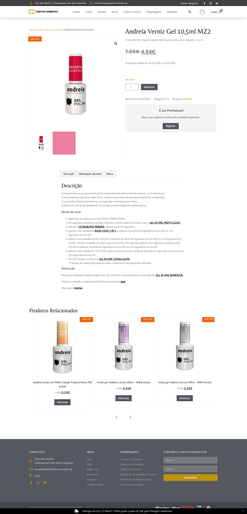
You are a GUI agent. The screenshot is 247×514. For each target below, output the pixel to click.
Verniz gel (50, 29)
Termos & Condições (132, 459)
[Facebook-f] (30, 482)
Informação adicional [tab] (90, 173)
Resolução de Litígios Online (136, 479)
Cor (59, 29)
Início (32, 29)
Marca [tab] (109, 173)
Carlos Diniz (76, 507)
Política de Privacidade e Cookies (139, 474)
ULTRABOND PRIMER (91, 226)
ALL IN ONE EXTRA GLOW (114, 259)
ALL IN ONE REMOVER (169, 275)
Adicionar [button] (62, 398)
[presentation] (116, 417)
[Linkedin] (45, 482)
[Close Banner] (243, 511)
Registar (193, 3)
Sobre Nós (92, 469)
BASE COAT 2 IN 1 (105, 230)
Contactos (92, 474)
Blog (89, 464)
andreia (187, 99)
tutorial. (78, 288)
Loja (89, 459)
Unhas (40, 29)
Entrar (183, 3)
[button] (76, 12)
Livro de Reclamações (132, 484)
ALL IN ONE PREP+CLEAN (165, 222)
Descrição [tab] (68, 173)
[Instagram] (37, 482)
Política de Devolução (132, 464)
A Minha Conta (95, 484)
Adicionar (149, 87)
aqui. (123, 281)
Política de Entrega (131, 469)
